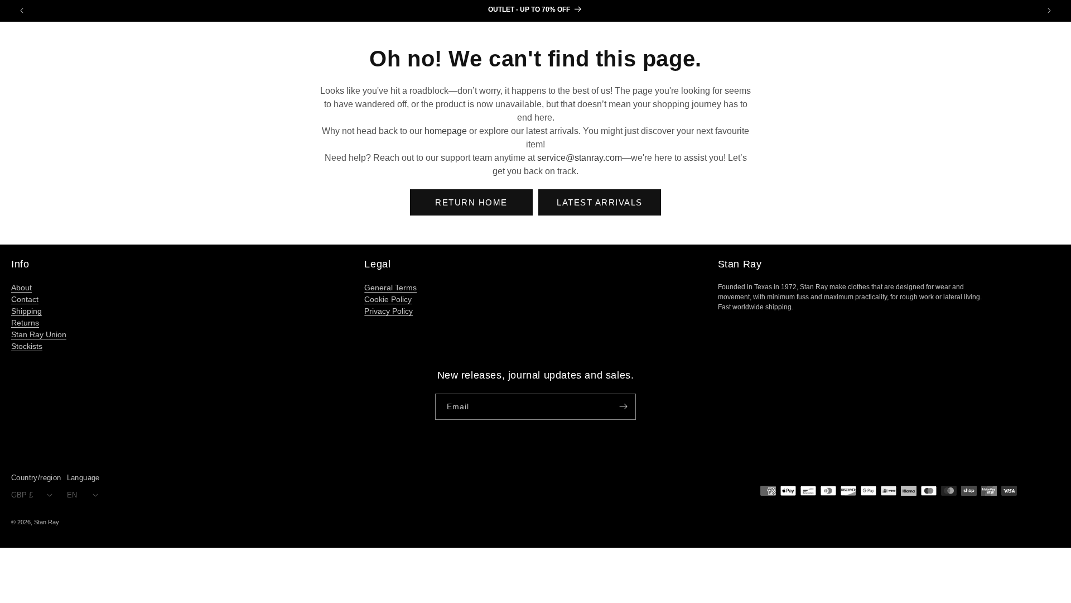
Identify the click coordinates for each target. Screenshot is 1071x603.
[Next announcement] (1049, 10)
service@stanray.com (579, 157)
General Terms (390, 287)
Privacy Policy (388, 311)
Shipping (26, 311)
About (21, 287)
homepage (445, 131)
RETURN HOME (471, 202)
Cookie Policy (388, 299)
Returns (25, 322)
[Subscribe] (623, 407)
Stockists (26, 346)
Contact (24, 299)
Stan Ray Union (38, 334)
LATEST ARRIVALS (600, 202)
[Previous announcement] (21, 10)
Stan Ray (46, 522)
